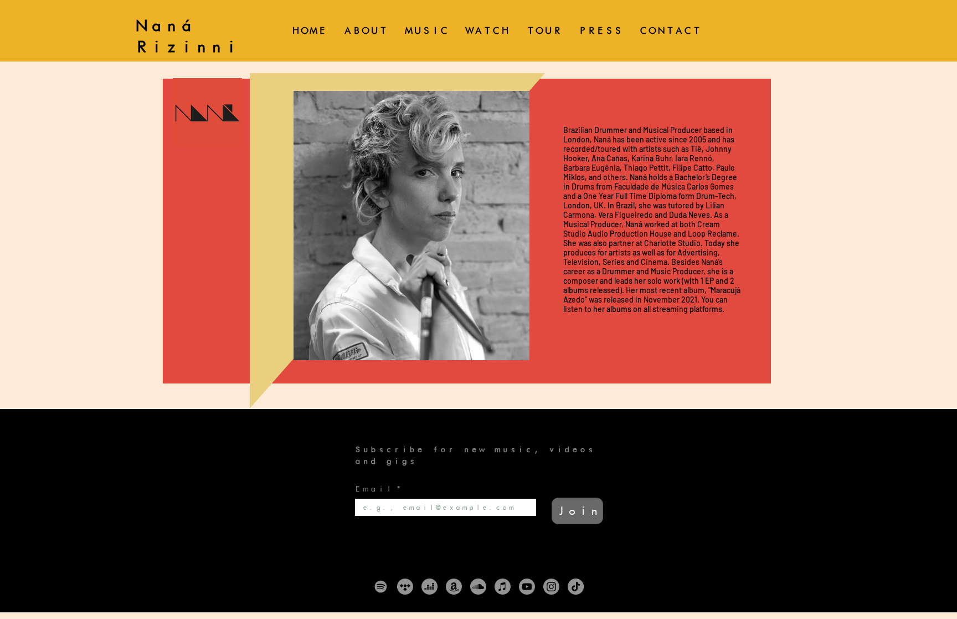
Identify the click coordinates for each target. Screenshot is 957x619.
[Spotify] (381, 587)
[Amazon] (454, 587)
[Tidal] (405, 587)
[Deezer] (429, 587)
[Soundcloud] (478, 587)
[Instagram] (551, 587)
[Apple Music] (503, 587)
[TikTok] (576, 587)
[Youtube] (527, 587)
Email (378, 488)
